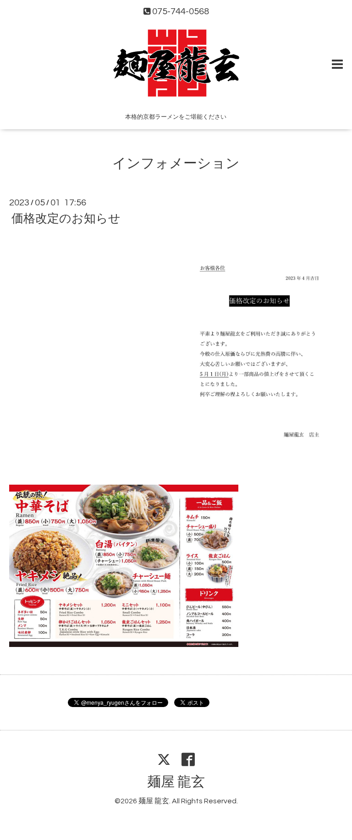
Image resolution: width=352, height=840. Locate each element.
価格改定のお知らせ (66, 219)
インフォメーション (176, 163)
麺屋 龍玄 (176, 782)
